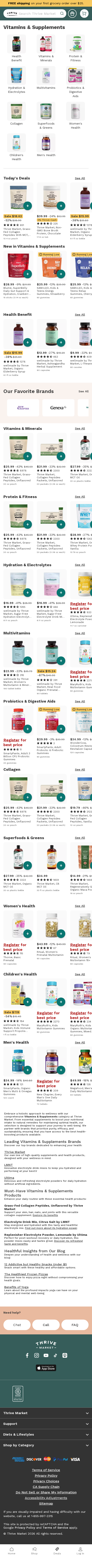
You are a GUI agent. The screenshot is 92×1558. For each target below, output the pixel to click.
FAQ (74, 1325)
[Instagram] (36, 1355)
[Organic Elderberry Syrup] (18, 334)
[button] (84, 13)
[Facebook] (27, 1355)
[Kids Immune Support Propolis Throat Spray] (18, 993)
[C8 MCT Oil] (52, 857)
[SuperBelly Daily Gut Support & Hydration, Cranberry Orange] (18, 266)
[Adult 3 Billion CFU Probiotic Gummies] (18, 721)
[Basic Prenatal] (18, 925)
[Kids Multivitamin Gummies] (52, 993)
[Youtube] (46, 1355)
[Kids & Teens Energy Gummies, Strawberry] (52, 266)
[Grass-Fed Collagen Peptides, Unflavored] (18, 448)
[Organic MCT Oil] (18, 857)
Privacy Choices (46, 1481)
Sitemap (46, 1503)
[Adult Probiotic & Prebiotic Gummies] (52, 721)
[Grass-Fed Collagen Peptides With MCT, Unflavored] (18, 197)
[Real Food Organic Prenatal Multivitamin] (52, 652)
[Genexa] (58, 408)
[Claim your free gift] (72, 13)
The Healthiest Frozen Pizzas (26, 1274)
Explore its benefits (45, 1215)
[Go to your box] (84, 13)
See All (80, 178)
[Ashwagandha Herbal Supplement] (52, 334)
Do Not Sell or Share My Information (46, 1492)
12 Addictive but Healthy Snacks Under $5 (35, 1264)
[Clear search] (62, 13)
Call (46, 1325)
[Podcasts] (65, 1355)
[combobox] (34, 13)
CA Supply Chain (46, 1487)
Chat (17, 1325)
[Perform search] (11, 13)
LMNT (8, 1165)
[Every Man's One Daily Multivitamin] (52, 1062)
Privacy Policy (46, 1475)
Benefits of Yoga (16, 1287)
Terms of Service (46, 1470)
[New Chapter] (23, 408)
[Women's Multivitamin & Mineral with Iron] (18, 652)
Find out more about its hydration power (51, 1228)
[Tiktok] (55, 1355)
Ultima (9, 1177)
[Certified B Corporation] (26, 1393)
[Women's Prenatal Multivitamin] (52, 925)
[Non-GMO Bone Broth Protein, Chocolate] (52, 197)
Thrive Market (14, 1152)
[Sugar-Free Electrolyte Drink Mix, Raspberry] (52, 584)
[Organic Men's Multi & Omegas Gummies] (18, 1062)
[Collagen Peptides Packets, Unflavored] (52, 448)
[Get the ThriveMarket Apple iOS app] (46, 1367)
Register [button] (78, 604)
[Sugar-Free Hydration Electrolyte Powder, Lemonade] (18, 584)
